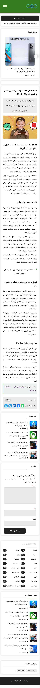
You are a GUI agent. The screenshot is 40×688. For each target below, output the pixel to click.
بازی (23, 109)
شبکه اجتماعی (29, 576)
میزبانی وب (29, 589)
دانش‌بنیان (11, 567)
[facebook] (18, 409)
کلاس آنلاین (21, 674)
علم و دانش (11, 576)
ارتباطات (29, 554)
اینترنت (29, 558)
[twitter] (6, 409)
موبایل (11, 585)
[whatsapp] (22, 409)
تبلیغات (11, 562)
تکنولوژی (29, 567)
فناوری (29, 580)
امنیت (11, 554)
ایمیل (34, 522)
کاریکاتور (11, 580)
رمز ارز (29, 571)
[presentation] (35, 59)
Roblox (8, 403)
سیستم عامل (11, 571)
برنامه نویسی (29, 562)
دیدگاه (34, 489)
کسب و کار (29, 585)
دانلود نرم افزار (32, 674)
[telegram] (10, 409)
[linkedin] (14, 409)
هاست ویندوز (20, 684)
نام (35, 512)
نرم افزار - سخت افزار (11, 589)
